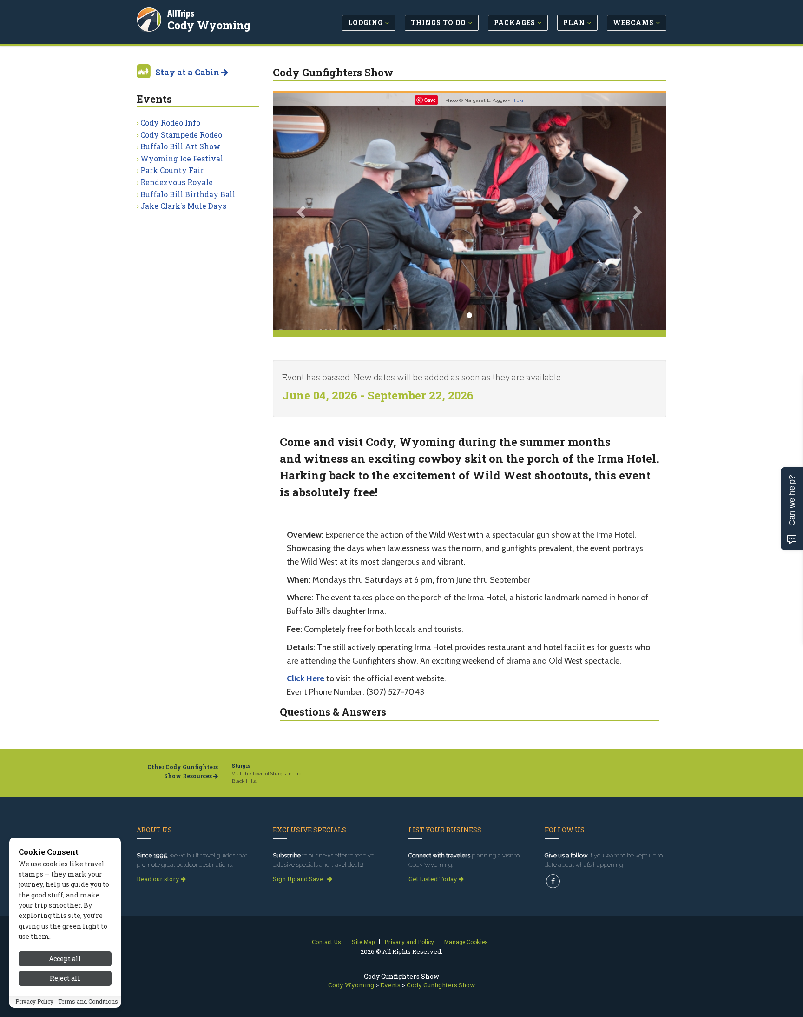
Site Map (363, 941)
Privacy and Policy (409, 941)
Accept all (65, 958)
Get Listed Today (433, 879)
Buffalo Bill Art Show (180, 146)
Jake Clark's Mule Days (183, 206)
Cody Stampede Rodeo (181, 135)
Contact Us (326, 941)
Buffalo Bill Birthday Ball (187, 194)
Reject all (65, 978)
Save (430, 99)
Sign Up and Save (299, 879)
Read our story (159, 879)
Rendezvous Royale (176, 182)
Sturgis (241, 766)
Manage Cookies (466, 941)
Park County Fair (172, 170)
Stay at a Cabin (188, 72)
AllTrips (180, 13)
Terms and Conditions (88, 1001)
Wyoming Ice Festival (181, 158)
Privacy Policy (34, 1001)
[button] (302, 211)
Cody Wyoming (208, 25)
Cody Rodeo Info (170, 122)
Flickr (517, 100)
